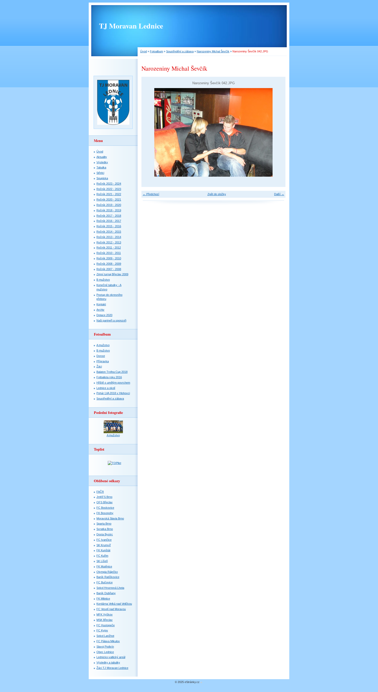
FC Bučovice (104, 582)
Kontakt (101, 304)
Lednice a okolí (105, 388)
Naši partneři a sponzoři (111, 320)
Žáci (99, 366)
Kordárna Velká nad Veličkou (114, 603)
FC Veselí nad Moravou (111, 609)
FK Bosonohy (104, 513)
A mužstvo (103, 345)
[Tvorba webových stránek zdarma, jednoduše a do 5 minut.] (201, 682)
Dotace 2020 (104, 315)
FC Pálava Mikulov (108, 641)
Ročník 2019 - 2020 (108, 204)
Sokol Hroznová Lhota (110, 587)
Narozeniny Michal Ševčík (213, 51)
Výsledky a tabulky (108, 662)
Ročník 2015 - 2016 (108, 226)
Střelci (100, 172)
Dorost (100, 355)
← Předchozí (151, 194)
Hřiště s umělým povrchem (113, 382)
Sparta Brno (103, 523)
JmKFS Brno (104, 496)
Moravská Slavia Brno (110, 518)
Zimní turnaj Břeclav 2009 (112, 274)
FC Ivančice (104, 539)
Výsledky (102, 162)
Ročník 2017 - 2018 (108, 215)
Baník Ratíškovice (107, 577)
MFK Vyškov (104, 614)
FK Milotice (103, 598)
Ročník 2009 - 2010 (108, 258)
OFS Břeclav (104, 502)
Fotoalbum (156, 51)
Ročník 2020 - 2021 (108, 199)
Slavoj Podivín (105, 646)
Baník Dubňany (106, 593)
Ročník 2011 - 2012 (108, 247)
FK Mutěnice (104, 566)
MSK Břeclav (104, 619)
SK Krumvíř (103, 545)
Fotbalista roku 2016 (109, 377)
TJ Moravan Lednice (131, 26)
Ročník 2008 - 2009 (108, 263)
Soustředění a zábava (180, 51)
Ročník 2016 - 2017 (108, 220)
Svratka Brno (104, 528)
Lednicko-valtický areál (110, 657)
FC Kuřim (102, 555)
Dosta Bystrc (104, 534)
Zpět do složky (217, 194)
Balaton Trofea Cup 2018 (112, 371)
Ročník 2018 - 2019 (108, 210)
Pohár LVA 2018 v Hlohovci (113, 393)
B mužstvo (103, 279)
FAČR (100, 491)
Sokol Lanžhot (105, 635)
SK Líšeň (102, 561)
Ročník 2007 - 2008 (108, 269)
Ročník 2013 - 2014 (108, 237)
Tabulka (101, 167)
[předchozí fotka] (150, 132)
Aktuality (101, 156)
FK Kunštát (103, 550)
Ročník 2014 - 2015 (108, 231)
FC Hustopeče (105, 625)
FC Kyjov (102, 630)
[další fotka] (277, 132)
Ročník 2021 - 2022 (108, 194)
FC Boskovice (105, 507)
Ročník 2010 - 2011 (108, 252)
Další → (279, 194)
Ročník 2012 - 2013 (108, 242)
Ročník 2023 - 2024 (108, 183)
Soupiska (102, 178)
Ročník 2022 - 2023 (108, 189)
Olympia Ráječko (107, 571)
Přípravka (102, 361)
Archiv (100, 309)
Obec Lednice (105, 651)
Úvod (143, 51)
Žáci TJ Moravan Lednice (112, 667)
